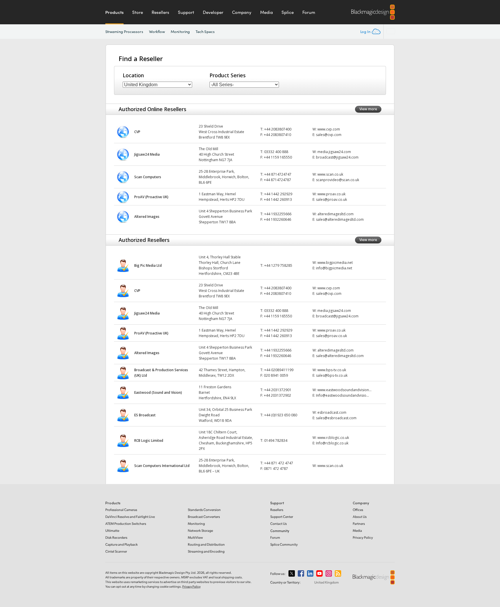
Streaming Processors (124, 31)
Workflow (157, 31)
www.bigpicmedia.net (335, 262)
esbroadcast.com (331, 412)
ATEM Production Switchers (125, 523)
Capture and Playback (121, 544)
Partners (359, 523)
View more (368, 108)
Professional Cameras (121, 509)
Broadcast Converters (204, 516)
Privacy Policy (363, 537)
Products (114, 12)
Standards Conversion (204, 509)
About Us (360, 516)
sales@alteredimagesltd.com (340, 219)
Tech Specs (205, 31)
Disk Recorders (116, 537)
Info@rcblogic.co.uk (332, 443)
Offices (358, 509)
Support (186, 12)
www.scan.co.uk (330, 174)
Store (137, 12)
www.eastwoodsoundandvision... (344, 389)
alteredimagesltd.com (335, 213)
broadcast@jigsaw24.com (337, 157)
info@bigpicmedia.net (334, 268)
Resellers (160, 12)
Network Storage (200, 530)
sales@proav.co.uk (331, 199)
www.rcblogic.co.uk (333, 437)
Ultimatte (112, 530)
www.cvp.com (328, 129)
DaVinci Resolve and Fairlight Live (130, 516)
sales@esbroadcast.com (336, 417)
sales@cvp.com (328, 134)
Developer (213, 12)
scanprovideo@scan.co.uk (337, 179)
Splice (288, 12)
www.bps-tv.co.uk (331, 369)
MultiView (195, 537)
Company (241, 12)
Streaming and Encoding (206, 551)
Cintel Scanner (116, 551)
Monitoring (180, 31)
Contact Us (278, 523)
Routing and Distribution (206, 544)
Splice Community (284, 544)
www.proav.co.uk (331, 194)
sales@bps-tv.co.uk (332, 375)
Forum (308, 12)
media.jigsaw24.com (334, 151)
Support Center (281, 516)
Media (266, 12)
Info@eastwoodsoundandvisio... (342, 395)
